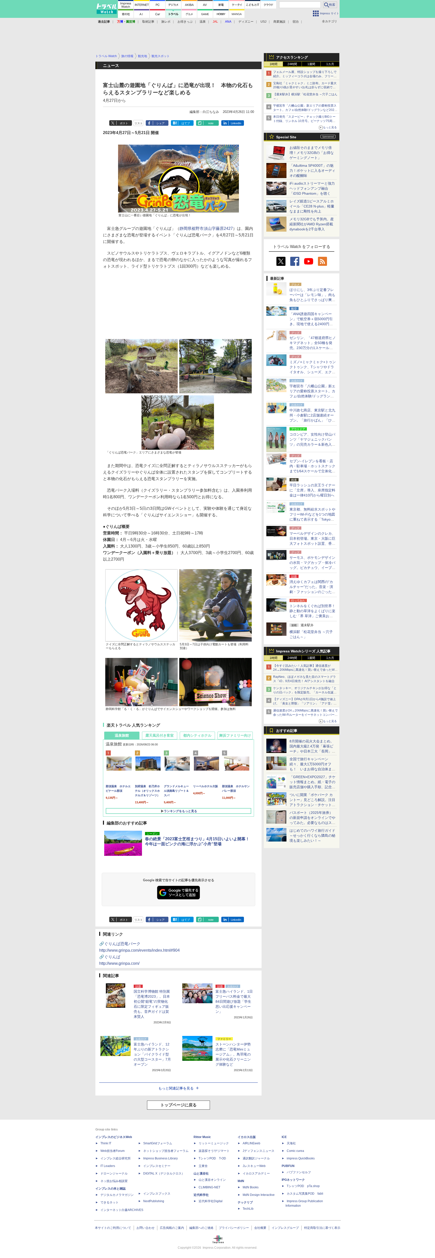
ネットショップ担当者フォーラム (166, 1151)
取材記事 (148, 21)
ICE (284, 1137)
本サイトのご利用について (113, 1228)
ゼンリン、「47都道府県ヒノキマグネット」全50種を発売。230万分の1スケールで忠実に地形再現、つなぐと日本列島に (312, 348)
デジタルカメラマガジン (117, 1195)
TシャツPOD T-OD (212, 1158)
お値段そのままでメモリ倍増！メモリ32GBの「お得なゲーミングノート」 (311, 153)
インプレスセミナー (156, 1166)
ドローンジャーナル (114, 1173)
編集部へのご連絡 (201, 1228)
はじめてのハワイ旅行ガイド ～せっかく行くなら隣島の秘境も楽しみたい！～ (312, 835)
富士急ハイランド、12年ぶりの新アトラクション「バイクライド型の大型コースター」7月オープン (152, 1054)
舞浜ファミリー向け (235, 735)
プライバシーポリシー (234, 1228)
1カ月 (330, 64)
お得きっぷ (185, 21)
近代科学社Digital (211, 1201)
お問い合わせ (145, 1228)
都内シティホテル (197, 735)
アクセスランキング (292, 57)
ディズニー (245, 21)
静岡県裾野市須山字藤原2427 (206, 228)
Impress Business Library (160, 1158)
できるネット (109, 1202)
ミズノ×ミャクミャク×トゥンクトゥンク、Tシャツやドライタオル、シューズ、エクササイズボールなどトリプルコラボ (312, 372)
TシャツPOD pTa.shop (303, 1186)
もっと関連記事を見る (176, 1088)
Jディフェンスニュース (258, 1151)
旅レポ (165, 21)
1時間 (273, 64)
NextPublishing (153, 1201)
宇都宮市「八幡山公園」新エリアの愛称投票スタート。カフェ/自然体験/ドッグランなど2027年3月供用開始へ (305, 110)
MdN (241, 1181)
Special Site (286, 137)
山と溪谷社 (201, 1173)
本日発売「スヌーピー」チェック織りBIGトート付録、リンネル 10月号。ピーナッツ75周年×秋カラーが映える (305, 121)
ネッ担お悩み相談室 (114, 1181)
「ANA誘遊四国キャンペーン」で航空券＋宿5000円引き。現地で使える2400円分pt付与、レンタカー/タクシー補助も (312, 324)
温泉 (203, 21)
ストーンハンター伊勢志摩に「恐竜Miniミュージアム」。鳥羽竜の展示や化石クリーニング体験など (233, 1054)
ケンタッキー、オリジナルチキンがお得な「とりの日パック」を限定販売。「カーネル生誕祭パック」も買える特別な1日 (305, 692)
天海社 (291, 1143)
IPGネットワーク (293, 1180)
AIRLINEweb (251, 1143)
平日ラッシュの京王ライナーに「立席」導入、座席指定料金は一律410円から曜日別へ (312, 490)
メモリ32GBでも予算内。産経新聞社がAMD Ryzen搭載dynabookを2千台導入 (311, 224)
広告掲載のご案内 (172, 1228)
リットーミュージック (214, 1143)
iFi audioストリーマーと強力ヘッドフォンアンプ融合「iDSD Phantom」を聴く (312, 188)
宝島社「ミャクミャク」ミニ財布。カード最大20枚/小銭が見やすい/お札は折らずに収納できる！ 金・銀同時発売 (305, 87)
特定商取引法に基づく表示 (322, 1228)
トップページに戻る (178, 1105)
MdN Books (251, 1187)
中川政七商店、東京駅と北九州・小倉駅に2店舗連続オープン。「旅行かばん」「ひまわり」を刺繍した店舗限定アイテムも (312, 420)
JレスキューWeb (254, 1166)
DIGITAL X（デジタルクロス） (164, 1173)
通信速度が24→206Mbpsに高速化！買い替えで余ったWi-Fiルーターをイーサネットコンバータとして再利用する (305, 715)
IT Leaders (107, 1166)
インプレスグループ (285, 1228)
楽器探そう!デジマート (214, 1151)
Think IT (105, 1143)
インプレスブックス (156, 1193)
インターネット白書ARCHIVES (121, 1210)
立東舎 (203, 1166)
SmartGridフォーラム (157, 1143)
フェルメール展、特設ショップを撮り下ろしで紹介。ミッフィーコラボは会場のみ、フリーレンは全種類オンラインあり (305, 76)
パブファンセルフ (299, 1172)
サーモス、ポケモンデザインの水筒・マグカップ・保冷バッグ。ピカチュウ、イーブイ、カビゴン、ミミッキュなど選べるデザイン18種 (312, 568)
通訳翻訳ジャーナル (256, 1158)
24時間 (292, 64)
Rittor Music (202, 1137)
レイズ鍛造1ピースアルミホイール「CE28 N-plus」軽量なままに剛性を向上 (311, 206)
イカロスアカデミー (256, 1173)
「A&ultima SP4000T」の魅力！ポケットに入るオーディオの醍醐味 (312, 170)
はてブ (186, 123)
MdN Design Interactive (259, 1195)
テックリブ (245, 1202)
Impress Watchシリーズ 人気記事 (303, 651)
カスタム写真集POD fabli (305, 1193)
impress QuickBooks (301, 1158)
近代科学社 (201, 1195)
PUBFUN (288, 1166)
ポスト (124, 123)
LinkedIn (236, 123)
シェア (160, 123)
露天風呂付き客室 (160, 735)
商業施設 (279, 21)
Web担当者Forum (112, 1151)
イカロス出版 (247, 1137)
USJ (263, 21)
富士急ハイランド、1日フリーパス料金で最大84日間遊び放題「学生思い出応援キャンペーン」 (234, 1001)
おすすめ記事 (286, 731)
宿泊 (296, 21)
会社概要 (260, 1228)
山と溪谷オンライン (212, 1180)
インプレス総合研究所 (115, 1158)
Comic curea (295, 1151)
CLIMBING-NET (209, 1187)
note (210, 123)
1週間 (311, 64)
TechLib (248, 1208)
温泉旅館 (122, 735)
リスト (138, 123)
